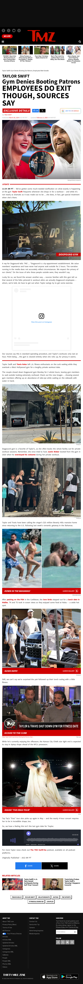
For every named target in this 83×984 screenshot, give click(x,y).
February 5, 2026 (42, 118)
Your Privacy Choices (14, 934)
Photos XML (6, 964)
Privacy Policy (60, 927)
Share (29, 866)
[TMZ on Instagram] (19, 30)
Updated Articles (8, 943)
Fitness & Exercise (36, 902)
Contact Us (33, 921)
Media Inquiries (34, 934)
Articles (5, 937)
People (4, 958)
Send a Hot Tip (34, 924)
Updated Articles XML (10, 946)
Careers (32, 927)
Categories (6, 949)
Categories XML (8, 952)
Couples (50, 902)
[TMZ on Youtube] (14, 30)
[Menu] (3, 42)
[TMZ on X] (8, 30)
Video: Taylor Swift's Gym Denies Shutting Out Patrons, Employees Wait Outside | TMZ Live (18, 737)
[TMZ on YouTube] (67, 942)
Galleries (5, 955)
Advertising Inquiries (36, 930)
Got (7, 36)
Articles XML (6, 940)
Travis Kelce (17, 897)
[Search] (80, 42)
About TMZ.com (8, 921)
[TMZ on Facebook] (3, 30)
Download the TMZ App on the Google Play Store (69, 976)
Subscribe (75, 932)
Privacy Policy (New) (9, 924)
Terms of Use (7, 927)
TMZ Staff (7, 115)
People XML (6, 961)
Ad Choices (6, 930)
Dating (55, 897)
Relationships (44, 897)
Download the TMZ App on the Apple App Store (50, 976)
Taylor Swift (30, 897)
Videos (4, 967)
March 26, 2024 (14, 118)
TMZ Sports (66, 897)
